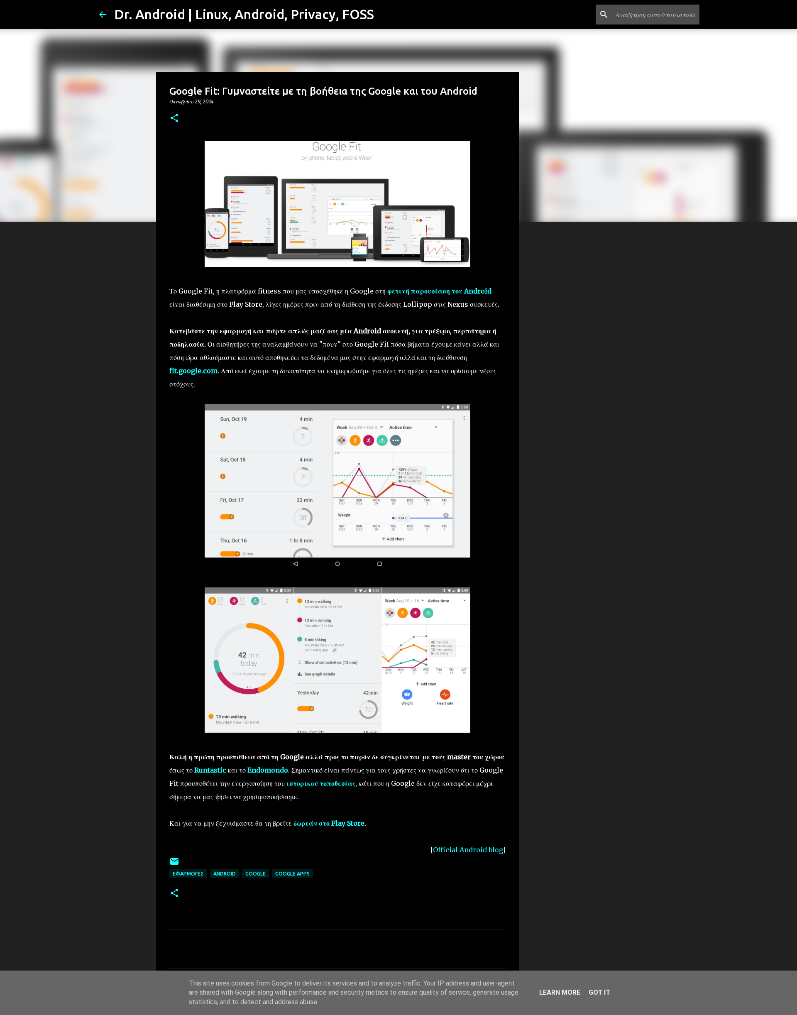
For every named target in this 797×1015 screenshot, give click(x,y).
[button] (174, 118)
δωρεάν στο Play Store (328, 823)
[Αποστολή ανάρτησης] (174, 864)
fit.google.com (193, 371)
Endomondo (267, 770)
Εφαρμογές (188, 873)
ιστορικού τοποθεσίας (320, 783)
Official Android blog (468, 850)
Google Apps (292, 873)
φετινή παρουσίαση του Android (439, 291)
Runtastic (210, 770)
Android (224, 873)
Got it (599, 992)
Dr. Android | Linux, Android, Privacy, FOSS (244, 14)
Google (255, 873)
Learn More (559, 992)
